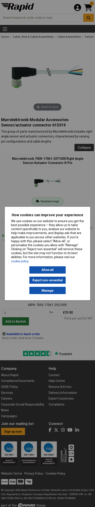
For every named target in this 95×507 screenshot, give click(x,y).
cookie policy (20, 261)
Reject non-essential (47, 280)
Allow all (48, 270)
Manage (47, 290)
